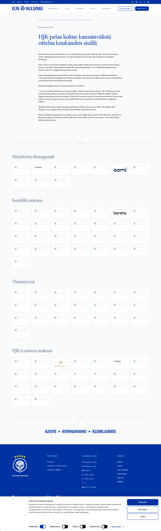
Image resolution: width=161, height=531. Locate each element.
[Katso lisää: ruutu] (100, 169)
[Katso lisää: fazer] (140, 238)
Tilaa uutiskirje (122, 470)
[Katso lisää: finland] (140, 376)
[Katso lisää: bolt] (140, 169)
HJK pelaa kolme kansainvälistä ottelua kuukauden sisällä (72, 20)
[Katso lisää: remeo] (140, 251)
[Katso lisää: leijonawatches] (81, 225)
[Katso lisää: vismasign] (120, 251)
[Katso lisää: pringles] (21, 307)
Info (67, 8)
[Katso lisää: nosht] (61, 294)
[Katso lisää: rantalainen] (41, 363)
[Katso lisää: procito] (120, 320)
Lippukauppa (121, 474)
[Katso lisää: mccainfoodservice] (120, 294)
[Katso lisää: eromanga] (81, 294)
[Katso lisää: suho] (100, 320)
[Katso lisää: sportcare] (81, 320)
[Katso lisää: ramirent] (100, 238)
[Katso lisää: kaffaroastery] (100, 294)
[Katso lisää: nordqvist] (100, 213)
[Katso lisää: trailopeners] (81, 213)
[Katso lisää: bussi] (41, 238)
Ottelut (120, 462)
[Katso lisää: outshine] (81, 307)
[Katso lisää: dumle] (21, 251)
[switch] (65, 526)
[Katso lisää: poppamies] (41, 294)
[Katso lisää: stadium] (41, 182)
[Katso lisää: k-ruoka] (61, 251)
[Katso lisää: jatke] (61, 225)
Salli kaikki (143, 502)
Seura (92, 8)
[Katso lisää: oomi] (120, 169)
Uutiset (48, 20)
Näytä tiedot (116, 527)
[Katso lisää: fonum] (21, 376)
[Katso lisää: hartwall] (61, 169)
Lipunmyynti (106, 8)
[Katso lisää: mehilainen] (61, 182)
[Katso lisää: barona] (120, 213)
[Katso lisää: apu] (100, 225)
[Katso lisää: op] (81, 169)
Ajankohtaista (53, 8)
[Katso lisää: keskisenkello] (61, 363)
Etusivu (40, 20)
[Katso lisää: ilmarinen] (21, 238)
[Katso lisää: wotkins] (140, 294)
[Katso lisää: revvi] (21, 169)
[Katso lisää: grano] (41, 251)
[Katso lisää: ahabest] (61, 320)
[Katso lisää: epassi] (100, 376)
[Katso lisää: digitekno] (41, 225)
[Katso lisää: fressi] (61, 376)
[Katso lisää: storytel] (21, 225)
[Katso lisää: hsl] (120, 238)
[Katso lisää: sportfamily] (120, 307)
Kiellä (143, 516)
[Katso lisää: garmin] (100, 307)
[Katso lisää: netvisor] (100, 251)
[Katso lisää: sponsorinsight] (21, 332)
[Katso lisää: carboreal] (41, 213)
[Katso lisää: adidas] (41, 169)
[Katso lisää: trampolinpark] (21, 294)
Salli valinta (142, 509)
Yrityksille (79, 8)
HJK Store (120, 478)
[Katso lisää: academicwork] (61, 238)
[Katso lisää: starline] (140, 225)
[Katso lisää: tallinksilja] (21, 182)
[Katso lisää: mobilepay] (21, 213)
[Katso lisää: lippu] (140, 307)
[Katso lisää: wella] (81, 376)
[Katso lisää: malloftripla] (81, 238)
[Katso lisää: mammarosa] (140, 320)
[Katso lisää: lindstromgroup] (41, 307)
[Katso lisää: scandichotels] (21, 263)
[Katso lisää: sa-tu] (61, 307)
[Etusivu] (27, 8)
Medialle (120, 481)
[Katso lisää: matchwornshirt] (41, 320)
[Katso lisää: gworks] (21, 320)
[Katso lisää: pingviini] (61, 213)
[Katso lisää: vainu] (140, 363)
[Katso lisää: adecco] (140, 213)
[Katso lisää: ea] (81, 251)
